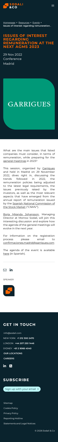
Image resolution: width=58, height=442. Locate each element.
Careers (9, 358)
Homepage (9, 22)
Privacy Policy (11, 413)
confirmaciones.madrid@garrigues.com (28, 242)
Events (36, 22)
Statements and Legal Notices (19, 423)
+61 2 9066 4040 (22, 348)
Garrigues (48, 168)
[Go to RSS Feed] (10, 366)
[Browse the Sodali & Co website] (13, 5)
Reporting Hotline (13, 418)
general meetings (14, 161)
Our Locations (13, 353)
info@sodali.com (12, 333)
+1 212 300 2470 (25, 338)
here (6, 253)
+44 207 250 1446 (24, 343)
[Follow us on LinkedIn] (4, 366)
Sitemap (8, 403)
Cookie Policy (11, 408)
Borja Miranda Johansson (21, 214)
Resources (24, 22)
